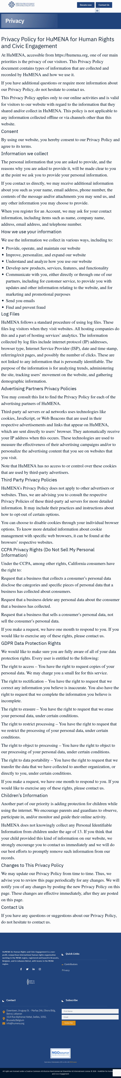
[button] (97, 11)
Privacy (66, 970)
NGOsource (73, 1062)
